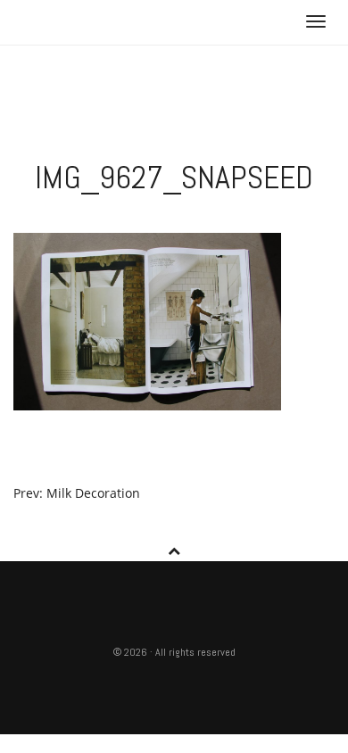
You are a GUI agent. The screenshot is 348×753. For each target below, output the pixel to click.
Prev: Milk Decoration (76, 492)
